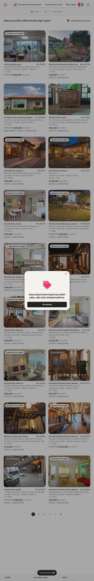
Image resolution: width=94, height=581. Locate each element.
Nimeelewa (47, 304)
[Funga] (66, 274)
